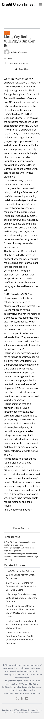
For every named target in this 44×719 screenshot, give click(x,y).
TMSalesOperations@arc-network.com (20, 554)
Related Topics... (21, 528)
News (7, 33)
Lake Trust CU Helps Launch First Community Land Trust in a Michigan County (22, 624)
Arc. (17, 710)
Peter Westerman (20, 52)
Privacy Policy (17, 713)
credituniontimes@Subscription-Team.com (22, 693)
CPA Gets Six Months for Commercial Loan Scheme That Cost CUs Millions (21, 586)
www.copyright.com (12, 548)
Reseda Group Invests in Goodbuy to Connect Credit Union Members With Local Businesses (19, 637)
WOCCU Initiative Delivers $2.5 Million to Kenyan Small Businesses (20, 575)
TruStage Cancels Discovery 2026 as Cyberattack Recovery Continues (21, 598)
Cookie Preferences (32, 713)
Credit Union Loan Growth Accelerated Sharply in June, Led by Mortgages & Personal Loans (21, 611)
